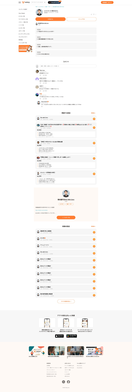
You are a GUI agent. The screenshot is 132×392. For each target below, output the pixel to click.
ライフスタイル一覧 (23, 19)
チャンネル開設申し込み (69, 365)
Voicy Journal (79, 365)
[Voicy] (26, 2)
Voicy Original (22, 13)
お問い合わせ (67, 376)
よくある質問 (67, 374)
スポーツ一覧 (22, 31)
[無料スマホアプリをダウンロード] (25, 48)
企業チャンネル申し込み (69, 367)
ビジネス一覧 (22, 16)
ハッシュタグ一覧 (23, 42)
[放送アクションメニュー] (96, 14)
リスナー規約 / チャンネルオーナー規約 (54, 367)
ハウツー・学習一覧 (23, 22)
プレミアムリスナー (23, 36)
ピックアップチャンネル (24, 33)
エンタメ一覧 (22, 28)
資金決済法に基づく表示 (51, 376)
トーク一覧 (21, 25)
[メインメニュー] (19, 2)
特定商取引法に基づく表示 (52, 374)
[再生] (94, 119)
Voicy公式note (79, 367)
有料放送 (21, 39)
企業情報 (48, 365)
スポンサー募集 (68, 369)
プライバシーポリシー (51, 369)
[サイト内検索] (44, 2)
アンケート (67, 372)
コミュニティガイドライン (52, 372)
